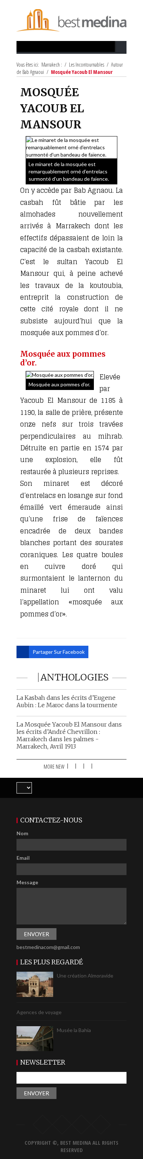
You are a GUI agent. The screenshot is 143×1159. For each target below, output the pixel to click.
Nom (22, 833)
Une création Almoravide (85, 975)
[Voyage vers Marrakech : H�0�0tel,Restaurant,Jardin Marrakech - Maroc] (71, 20)
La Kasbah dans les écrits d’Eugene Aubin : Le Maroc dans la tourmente (66, 701)
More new (54, 766)
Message (27, 882)
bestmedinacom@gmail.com (48, 947)
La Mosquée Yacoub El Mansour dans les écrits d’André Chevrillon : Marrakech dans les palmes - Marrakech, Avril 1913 (69, 735)
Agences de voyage (39, 1012)
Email (23, 858)
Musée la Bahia (74, 1030)
